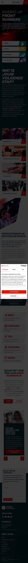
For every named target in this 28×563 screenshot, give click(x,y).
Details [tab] (14, 269)
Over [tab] (23, 269)
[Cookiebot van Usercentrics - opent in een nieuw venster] (21, 266)
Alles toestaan (14, 291)
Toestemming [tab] (5, 269)
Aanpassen (13, 296)
